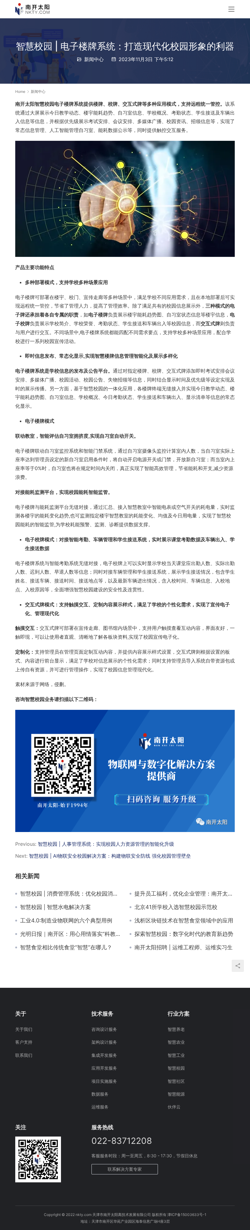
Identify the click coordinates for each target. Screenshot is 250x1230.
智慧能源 (176, 1094)
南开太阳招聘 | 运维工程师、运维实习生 (183, 947)
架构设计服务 (104, 1042)
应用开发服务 (104, 1068)
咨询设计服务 (104, 1029)
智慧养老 (176, 1029)
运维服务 (100, 1106)
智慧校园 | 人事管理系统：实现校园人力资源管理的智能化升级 (106, 844)
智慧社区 (176, 1081)
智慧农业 (176, 1042)
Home (20, 91)
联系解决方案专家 (125, 1169)
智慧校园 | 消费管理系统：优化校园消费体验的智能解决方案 (70, 894)
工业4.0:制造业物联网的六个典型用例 (66, 921)
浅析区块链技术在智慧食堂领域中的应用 (183, 921)
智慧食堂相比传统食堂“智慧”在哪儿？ (66, 947)
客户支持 (23, 1042)
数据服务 (100, 1094)
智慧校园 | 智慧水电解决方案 (55, 907)
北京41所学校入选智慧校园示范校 (175, 907)
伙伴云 (174, 1106)
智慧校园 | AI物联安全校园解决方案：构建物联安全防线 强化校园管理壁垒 (110, 856)
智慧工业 (176, 1055)
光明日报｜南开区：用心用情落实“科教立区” (70, 934)
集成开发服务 (104, 1055)
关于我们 (23, 1029)
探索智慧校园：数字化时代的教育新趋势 (183, 934)
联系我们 (23, 1055)
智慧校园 (176, 1068)
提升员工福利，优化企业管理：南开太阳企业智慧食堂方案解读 (184, 894)
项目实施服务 (104, 1081)
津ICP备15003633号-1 (186, 1214)
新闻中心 (94, 59)
